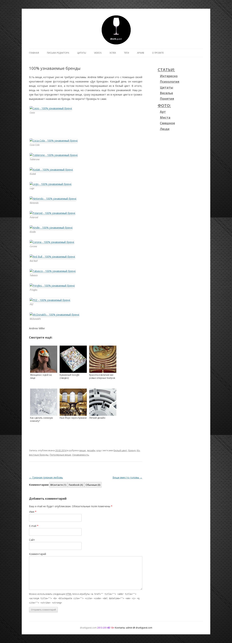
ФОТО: (164, 105)
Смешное (167, 123)
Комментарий (37, 554)
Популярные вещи (60, 454)
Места (165, 117)
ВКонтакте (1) (58, 484)
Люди (164, 129)
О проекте (158, 52)
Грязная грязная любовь (46, 477)
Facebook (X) (76, 484)
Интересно (169, 76)
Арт (163, 112)
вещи (82, 450)
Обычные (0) (93, 484)
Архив (140, 52)
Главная (34, 52)
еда (98, 450)
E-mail (33, 526)
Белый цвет (120, 450)
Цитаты (81, 52)
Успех (112, 52)
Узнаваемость (80, 454)
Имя (32, 511)
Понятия (167, 99)
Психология (169, 82)
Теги (126, 52)
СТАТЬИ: (166, 69)
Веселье (166, 93)
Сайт (32, 540)
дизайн (91, 450)
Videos (98, 52)
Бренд (132, 450)
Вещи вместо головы (127, 477)
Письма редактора (58, 52)
